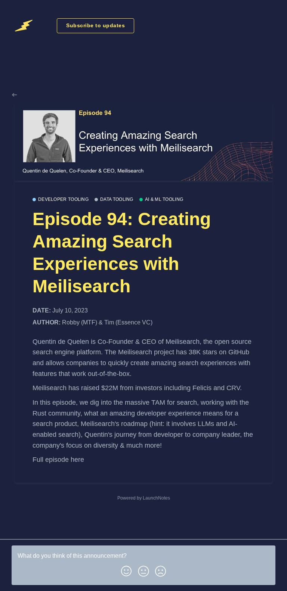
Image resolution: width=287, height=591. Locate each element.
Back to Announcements (50, 94)
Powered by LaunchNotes (143, 498)
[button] (126, 569)
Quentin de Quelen (62, 341)
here (77, 459)
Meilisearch (183, 341)
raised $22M (99, 388)
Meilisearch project (146, 352)
